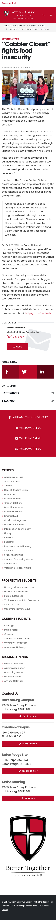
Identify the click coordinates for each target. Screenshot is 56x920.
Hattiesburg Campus (18, 700)
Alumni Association (14, 668)
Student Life (10, 563)
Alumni (8, 485)
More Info (30, 798)
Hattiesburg (28, 393)
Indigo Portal (11, 629)
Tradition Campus (16, 727)
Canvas (8, 634)
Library (7, 533)
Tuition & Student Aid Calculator (21, 600)
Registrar (9, 541)
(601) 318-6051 (30, 716)
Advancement (12, 481)
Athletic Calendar (13, 680)
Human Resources (14, 524)
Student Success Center (17, 638)
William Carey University (16, 25)
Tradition (28, 401)
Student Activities (13, 554)
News (33, 25)
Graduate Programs (15, 520)
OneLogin (9, 625)
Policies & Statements (12, 905)
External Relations (13, 511)
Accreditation (30, 905)
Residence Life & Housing (17, 546)
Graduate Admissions (16, 591)
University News (12, 676)
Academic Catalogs (15, 647)
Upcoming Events (13, 672)
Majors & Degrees (13, 595)
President (9, 537)
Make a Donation (13, 663)
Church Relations (13, 502)
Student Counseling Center (18, 559)
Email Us (17, 346)
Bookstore (9, 494)
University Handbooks (15, 642)
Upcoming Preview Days (17, 608)
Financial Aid (11, 515)
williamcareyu (30, 428)
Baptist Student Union (16, 489)
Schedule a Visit (12, 604)
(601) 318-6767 (15, 337)
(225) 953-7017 (30, 771)
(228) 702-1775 (29, 743)
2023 (42, 25)
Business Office (12, 498)
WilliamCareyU (30, 438)
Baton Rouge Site (14, 754)
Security (8, 550)
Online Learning (13, 782)
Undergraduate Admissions (19, 587)
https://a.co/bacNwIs (38, 313)
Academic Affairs (13, 477)
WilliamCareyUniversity (30, 417)
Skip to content (9, 3)
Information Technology (17, 528)
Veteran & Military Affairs (17, 567)
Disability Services (13, 507)
